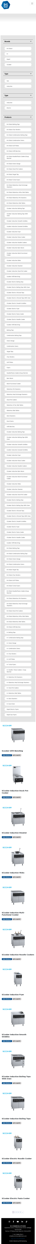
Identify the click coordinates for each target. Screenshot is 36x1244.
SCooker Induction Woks (14, 260)
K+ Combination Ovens (13, 648)
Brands (7, 41)
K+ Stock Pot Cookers (13, 688)
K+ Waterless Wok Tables (14, 693)
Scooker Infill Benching (13, 276)
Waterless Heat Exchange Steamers (17, 394)
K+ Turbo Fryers (11, 664)
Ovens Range (10, 341)
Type (6, 74)
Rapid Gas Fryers (12, 714)
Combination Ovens (12, 346)
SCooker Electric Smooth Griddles (16, 303)
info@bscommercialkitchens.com (18, 1236)
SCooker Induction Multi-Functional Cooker (17, 254)
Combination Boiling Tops (14, 335)
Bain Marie (10, 378)
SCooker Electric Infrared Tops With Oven (19, 298)
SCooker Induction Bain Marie (15, 248)
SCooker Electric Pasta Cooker (15, 314)
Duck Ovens (10, 421)
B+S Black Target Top (13, 174)
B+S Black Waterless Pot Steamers (16, 198)
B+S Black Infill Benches (14, 151)
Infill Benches (11, 426)
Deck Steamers (11, 416)
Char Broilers (10, 357)
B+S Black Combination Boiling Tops (17, 135)
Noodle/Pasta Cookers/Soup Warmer (17, 373)
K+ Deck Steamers (12, 698)
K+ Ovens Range (11, 643)
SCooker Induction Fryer (14, 232)
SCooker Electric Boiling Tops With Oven (18, 287)
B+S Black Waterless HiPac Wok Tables (18, 192)
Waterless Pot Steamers (14, 389)
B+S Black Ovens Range (13, 163)
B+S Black (9, 48)
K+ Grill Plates (11, 659)
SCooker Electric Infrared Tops (15, 292)
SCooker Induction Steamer (15, 266)
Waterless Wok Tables (13, 410)
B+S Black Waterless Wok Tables (16, 203)
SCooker (9, 64)
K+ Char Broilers (11, 654)
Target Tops (10, 351)
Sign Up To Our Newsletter (18, 1238)
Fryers (8, 367)
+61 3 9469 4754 (18, 1234)
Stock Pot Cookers (12, 400)
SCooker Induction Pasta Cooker (16, 237)
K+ (7, 54)
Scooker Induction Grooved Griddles (17, 226)
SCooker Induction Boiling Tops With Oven (17, 215)
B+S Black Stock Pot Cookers (15, 169)
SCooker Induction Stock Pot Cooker (17, 271)
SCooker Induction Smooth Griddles (17, 221)
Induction (9, 86)
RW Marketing (23, 1241)
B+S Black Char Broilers (13, 129)
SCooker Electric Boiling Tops (15, 282)
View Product (7, 755)
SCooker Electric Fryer (13, 308)
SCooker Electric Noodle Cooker (16, 319)
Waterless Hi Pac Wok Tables (15, 405)
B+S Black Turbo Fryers (13, 180)
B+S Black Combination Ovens (15, 140)
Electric (9, 108)
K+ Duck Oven (11, 704)
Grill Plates (10, 362)
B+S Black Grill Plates (13, 145)
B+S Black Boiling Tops (13, 124)
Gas (8, 81)
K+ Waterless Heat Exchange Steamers (18, 682)
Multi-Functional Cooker (14, 383)
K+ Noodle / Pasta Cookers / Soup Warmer (16, 671)
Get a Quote (16, 755)
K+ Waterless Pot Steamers (14, 677)
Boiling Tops (10, 330)
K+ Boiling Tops (11, 632)
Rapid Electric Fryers (13, 709)
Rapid (8, 59)
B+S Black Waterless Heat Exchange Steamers (17, 186)
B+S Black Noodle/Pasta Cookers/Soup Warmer (18, 157)
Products (8, 117)
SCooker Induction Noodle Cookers (17, 242)
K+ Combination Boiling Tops (15, 637)
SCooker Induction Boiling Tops (16, 208)
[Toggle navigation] (32, 3)
